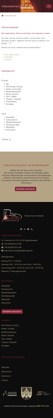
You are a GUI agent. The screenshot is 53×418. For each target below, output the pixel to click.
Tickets (4, 139)
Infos (3, 114)
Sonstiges (5, 346)
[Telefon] (32, 229)
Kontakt (8, 59)
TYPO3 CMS (44, 406)
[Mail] (28, 229)
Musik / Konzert (7, 335)
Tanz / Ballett (6, 339)
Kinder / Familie (7, 329)
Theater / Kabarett (8, 342)
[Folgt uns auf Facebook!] (21, 229)
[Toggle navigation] (49, 6)
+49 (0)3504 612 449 (12, 247)
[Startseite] (2, 15)
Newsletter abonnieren (25, 189)
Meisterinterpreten (8, 332)
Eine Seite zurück (12, 54)
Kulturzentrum (15, 6)
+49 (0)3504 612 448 (12, 244)
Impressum (6, 376)
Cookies (4, 380)
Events (4, 80)
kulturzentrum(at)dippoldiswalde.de (18, 251)
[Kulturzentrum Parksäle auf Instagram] (24, 229)
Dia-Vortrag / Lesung (9, 325)
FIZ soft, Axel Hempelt (19, 406)
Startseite (9, 57)
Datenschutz (6, 372)
